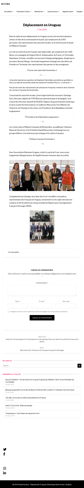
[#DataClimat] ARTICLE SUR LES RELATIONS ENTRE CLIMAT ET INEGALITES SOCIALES (39, 390)
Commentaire (42, 283)
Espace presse (53, 11)
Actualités (8, 11)
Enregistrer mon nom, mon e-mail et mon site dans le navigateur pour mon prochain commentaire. (39, 311)
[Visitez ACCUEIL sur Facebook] (4, 455)
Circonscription (13, 252)
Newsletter (39, 11)
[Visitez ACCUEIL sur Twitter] (4, 450)
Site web (66, 301)
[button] (11, 71)
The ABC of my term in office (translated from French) (25, 398)
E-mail (42, 301)
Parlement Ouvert (23, 11)
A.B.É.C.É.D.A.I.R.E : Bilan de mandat (18, 405)
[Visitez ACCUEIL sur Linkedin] (4, 474)
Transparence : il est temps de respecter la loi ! (22, 413)
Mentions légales (9, 436)
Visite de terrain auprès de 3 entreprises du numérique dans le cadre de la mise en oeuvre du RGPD (42, 339)
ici (71, 82)
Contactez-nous (9, 432)
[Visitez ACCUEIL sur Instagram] (4, 469)
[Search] (79, 366)
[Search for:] (42, 366)
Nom (18, 301)
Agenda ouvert (68, 11)
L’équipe (79, 11)
